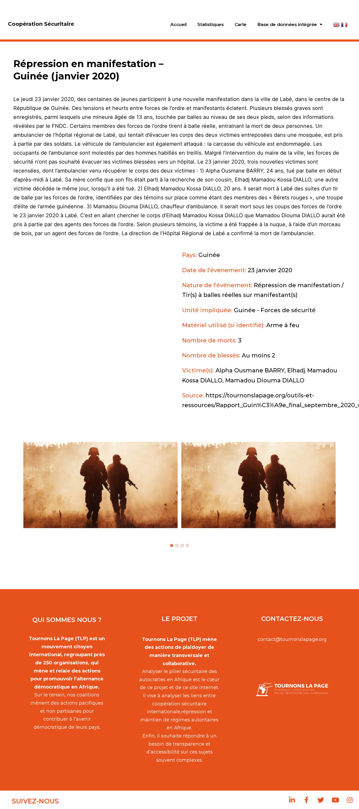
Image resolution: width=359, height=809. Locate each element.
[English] (337, 24)
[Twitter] (320, 799)
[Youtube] (335, 799)
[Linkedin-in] (292, 799)
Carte (241, 24)
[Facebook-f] (306, 799)
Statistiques (210, 24)
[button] (100, 485)
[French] (344, 24)
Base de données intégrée (287, 24)
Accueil (178, 24)
